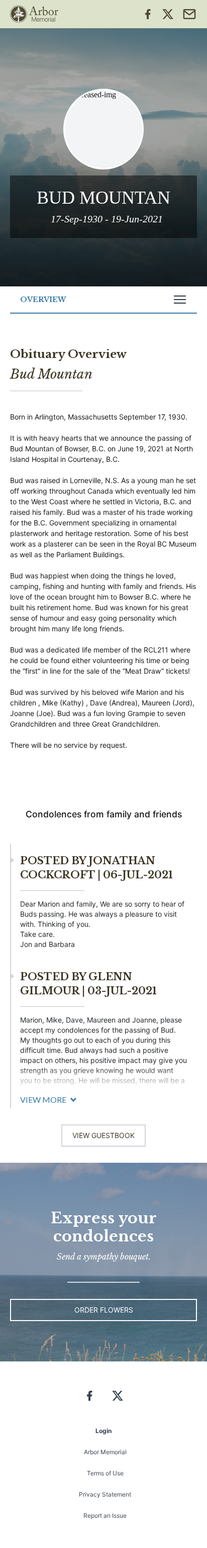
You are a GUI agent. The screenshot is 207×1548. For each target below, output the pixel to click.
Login (103, 1431)
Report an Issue (105, 1515)
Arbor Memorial (105, 1452)
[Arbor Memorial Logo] (34, 14)
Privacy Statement (105, 1494)
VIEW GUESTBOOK (103, 1135)
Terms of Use (105, 1473)
